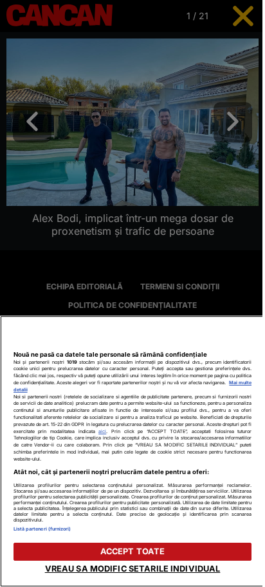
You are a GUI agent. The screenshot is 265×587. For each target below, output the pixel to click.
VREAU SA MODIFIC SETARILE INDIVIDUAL (133, 569)
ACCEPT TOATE (132, 551)
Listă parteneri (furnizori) (42, 529)
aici (102, 431)
